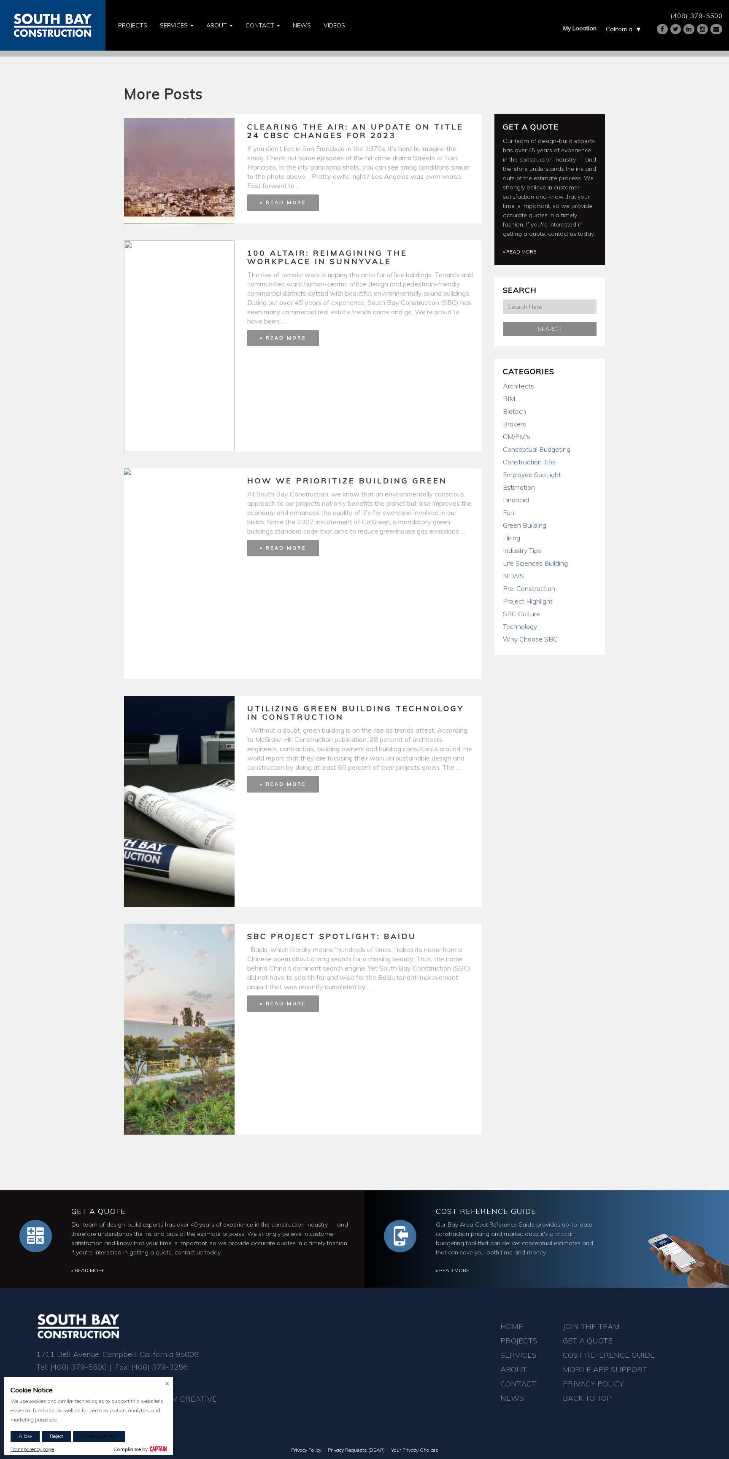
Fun (508, 512)
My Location (580, 28)
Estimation (519, 487)
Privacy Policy (593, 1384)
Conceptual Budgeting (536, 449)
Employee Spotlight (532, 474)
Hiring (511, 538)
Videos (334, 25)
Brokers (514, 424)
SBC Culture (521, 613)
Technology (520, 626)
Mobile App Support (605, 1369)
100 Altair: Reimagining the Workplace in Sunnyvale (327, 257)
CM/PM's (516, 436)
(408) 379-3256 (159, 1367)
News (302, 25)
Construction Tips (529, 462)
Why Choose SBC (530, 639)
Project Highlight (528, 601)
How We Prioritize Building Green (347, 480)
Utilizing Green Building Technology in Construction (355, 713)
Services (174, 25)
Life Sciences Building (535, 563)
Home (511, 1326)
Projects (132, 25)
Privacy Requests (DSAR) (356, 1450)
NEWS (513, 576)
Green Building (524, 525)
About (217, 25)
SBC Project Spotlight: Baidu (331, 936)
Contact (261, 25)
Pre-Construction (529, 588)
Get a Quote (531, 127)
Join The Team (591, 1326)
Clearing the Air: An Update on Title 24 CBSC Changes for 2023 (355, 131)
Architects (518, 386)
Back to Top (587, 1398)
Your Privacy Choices (414, 1450)
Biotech (514, 411)
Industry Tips (522, 550)
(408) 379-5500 (696, 16)
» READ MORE (283, 202)
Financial (516, 500)
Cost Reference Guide (486, 1211)
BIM (509, 398)
